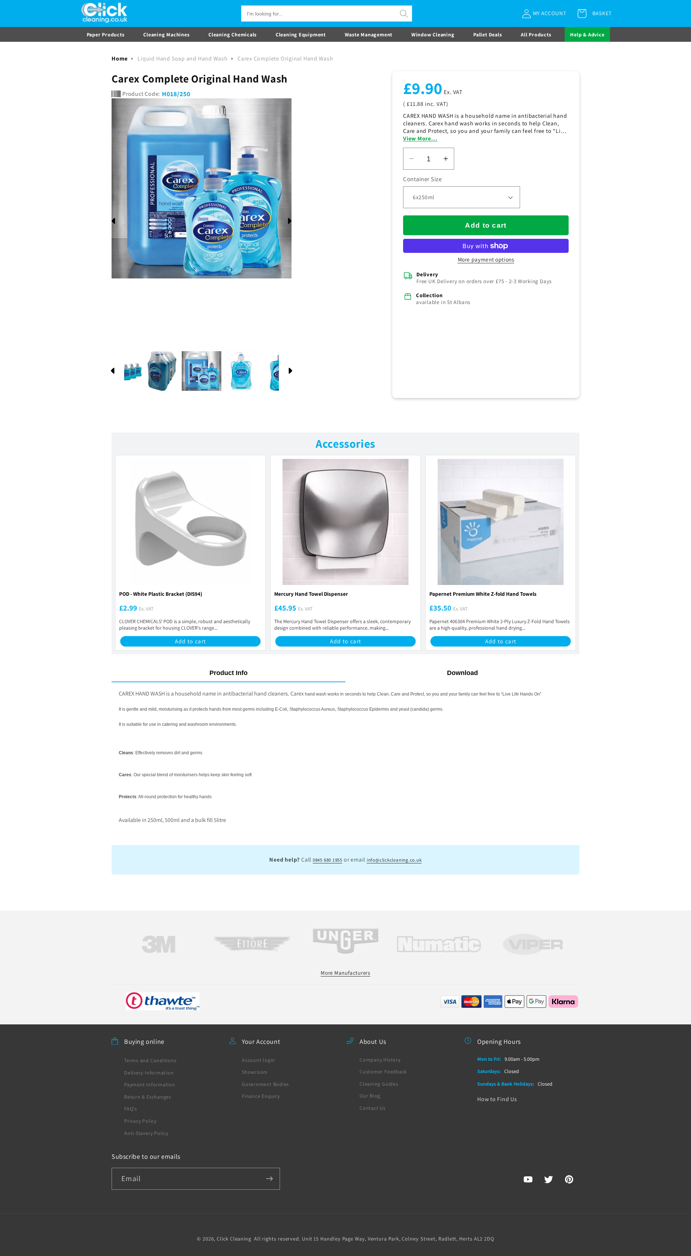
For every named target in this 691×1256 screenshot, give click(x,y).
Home (120, 58)
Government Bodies (265, 1084)
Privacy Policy (140, 1121)
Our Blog (370, 1095)
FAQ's (130, 1108)
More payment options (486, 259)
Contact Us (373, 1108)
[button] (326, 13)
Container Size (422, 179)
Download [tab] (462, 672)
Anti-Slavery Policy (146, 1133)
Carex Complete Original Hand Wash (285, 58)
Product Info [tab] (228, 672)
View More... (420, 138)
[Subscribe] (269, 1179)
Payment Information (149, 1084)
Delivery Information (149, 1072)
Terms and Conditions (150, 1060)
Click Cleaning (234, 1238)
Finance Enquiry (261, 1096)
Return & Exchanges (147, 1097)
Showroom (255, 1072)
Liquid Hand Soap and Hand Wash (182, 58)
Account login (258, 1060)
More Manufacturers (345, 972)
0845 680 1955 (327, 860)
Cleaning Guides (379, 1084)
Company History (380, 1059)
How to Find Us (497, 1099)
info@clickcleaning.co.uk (394, 860)
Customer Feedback (383, 1071)
